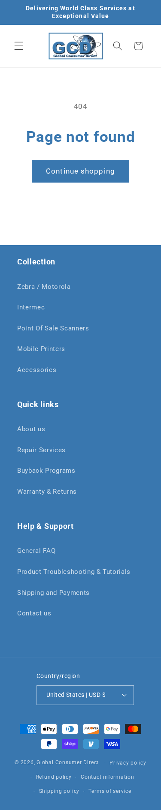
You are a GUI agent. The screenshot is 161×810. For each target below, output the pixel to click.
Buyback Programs (46, 470)
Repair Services (41, 450)
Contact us (34, 613)
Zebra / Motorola (44, 287)
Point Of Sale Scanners (53, 328)
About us (31, 429)
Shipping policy (59, 791)
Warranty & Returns (47, 491)
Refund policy (54, 777)
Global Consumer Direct (67, 763)
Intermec (31, 307)
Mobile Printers (41, 349)
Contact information (107, 777)
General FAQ (36, 551)
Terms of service (109, 791)
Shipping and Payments (53, 593)
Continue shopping (80, 171)
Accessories (36, 370)
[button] (19, 46)
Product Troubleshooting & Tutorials (74, 572)
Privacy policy (127, 763)
